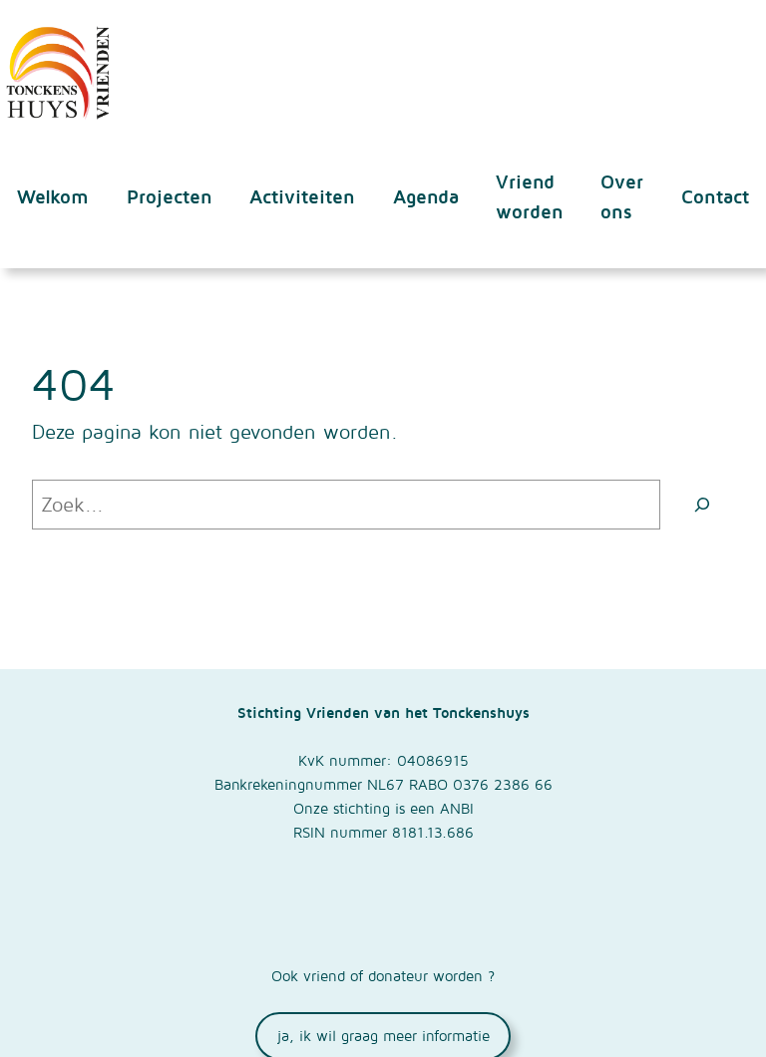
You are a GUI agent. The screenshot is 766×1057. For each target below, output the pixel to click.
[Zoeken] (702, 504)
